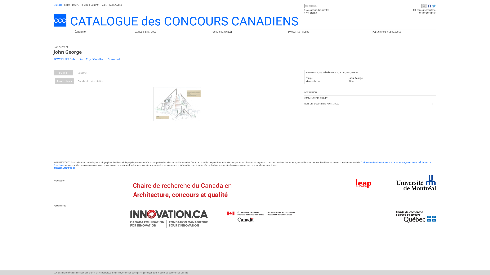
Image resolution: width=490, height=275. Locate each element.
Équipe (75, 5)
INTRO (67, 5)
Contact (95, 5)
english (58, 5)
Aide (104, 5)
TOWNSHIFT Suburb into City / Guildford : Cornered (87, 59)
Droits (85, 5)
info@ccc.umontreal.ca (64, 168)
